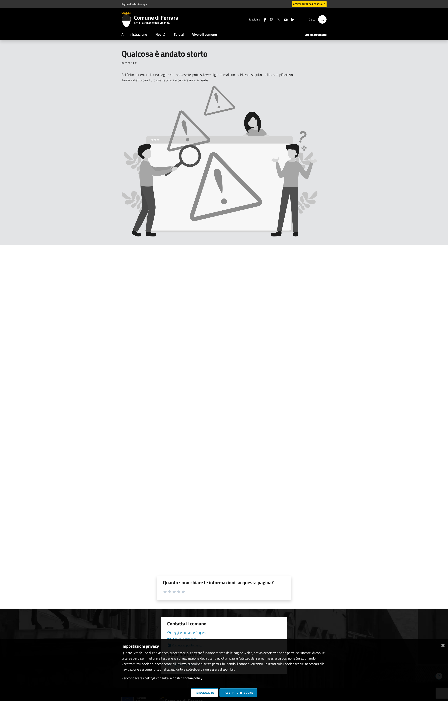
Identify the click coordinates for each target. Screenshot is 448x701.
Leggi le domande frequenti (189, 632)
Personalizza (204, 692)
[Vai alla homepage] (127, 19)
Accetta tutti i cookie (238, 692)
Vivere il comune (204, 34)
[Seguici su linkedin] (291, 19)
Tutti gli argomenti (315, 34)
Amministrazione (134, 34)
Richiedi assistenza (184, 639)
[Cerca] (322, 19)
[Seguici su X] (277, 19)
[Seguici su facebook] (263, 19)
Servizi (179, 34)
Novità (160, 34)
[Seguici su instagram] (270, 19)
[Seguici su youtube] (284, 19)
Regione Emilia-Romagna (134, 4)
